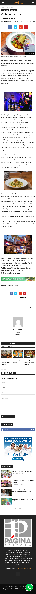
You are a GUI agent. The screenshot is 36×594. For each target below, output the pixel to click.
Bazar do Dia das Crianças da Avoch (23, 471)
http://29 (18, 332)
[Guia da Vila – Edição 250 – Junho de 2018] (6, 502)
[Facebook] (18, 574)
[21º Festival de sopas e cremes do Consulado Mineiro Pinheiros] (29, 354)
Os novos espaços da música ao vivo (8, 309)
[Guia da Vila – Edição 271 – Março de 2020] (6, 483)
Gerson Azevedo (7, 21)
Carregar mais (17, 508)
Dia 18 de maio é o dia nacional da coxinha (17, 360)
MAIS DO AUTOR (7, 346)
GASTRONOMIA (5, 10)
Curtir (31, 429)
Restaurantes (13, 10)
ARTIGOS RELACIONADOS (10, 343)
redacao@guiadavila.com (24, 568)
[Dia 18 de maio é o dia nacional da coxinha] (18, 354)
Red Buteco (10, 285)
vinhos (16, 285)
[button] (33, 2)
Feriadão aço (31, 308)
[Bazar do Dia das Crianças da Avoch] (6, 474)
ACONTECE (4, 356)
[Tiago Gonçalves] (6, 492)
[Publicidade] (18, 279)
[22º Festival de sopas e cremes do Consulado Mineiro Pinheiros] (6, 354)
